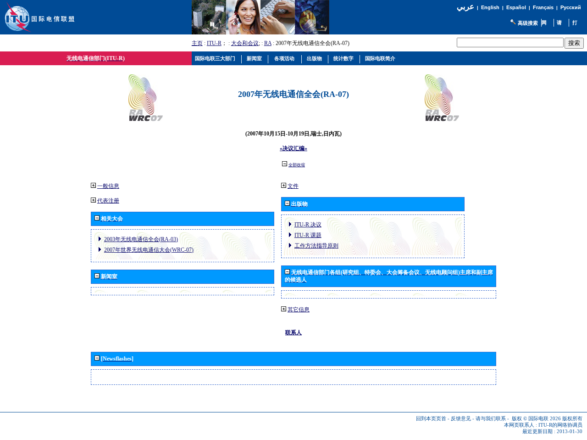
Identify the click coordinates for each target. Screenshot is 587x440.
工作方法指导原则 (316, 246)
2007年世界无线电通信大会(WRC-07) (149, 250)
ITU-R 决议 (307, 224)
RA (267, 43)
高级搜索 (528, 23)
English (490, 7)
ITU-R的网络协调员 (560, 425)
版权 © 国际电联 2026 (536, 418)
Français (543, 7)
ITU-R (214, 43)
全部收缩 (296, 165)
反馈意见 (461, 418)
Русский (570, 7)
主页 (197, 43)
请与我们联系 (491, 418)
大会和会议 (245, 43)
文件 (293, 186)
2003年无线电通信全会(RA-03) (141, 239)
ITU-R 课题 (307, 235)
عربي (465, 6)
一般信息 (108, 186)
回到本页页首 (431, 418)
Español (516, 7)
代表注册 (108, 200)
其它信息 (299, 309)
